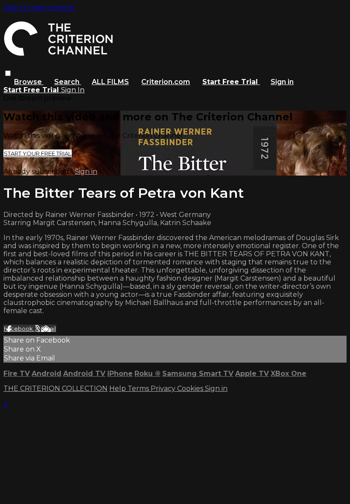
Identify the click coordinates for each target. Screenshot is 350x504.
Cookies (191, 388)
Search (67, 82)
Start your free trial (37, 153)
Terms (139, 388)
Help (118, 388)
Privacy (164, 388)
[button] (8, 73)
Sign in (282, 82)
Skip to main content (39, 7)
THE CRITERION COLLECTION (55, 388)
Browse (29, 82)
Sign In (73, 90)
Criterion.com (165, 82)
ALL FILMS (110, 82)
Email (48, 328)
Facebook (19, 328)
